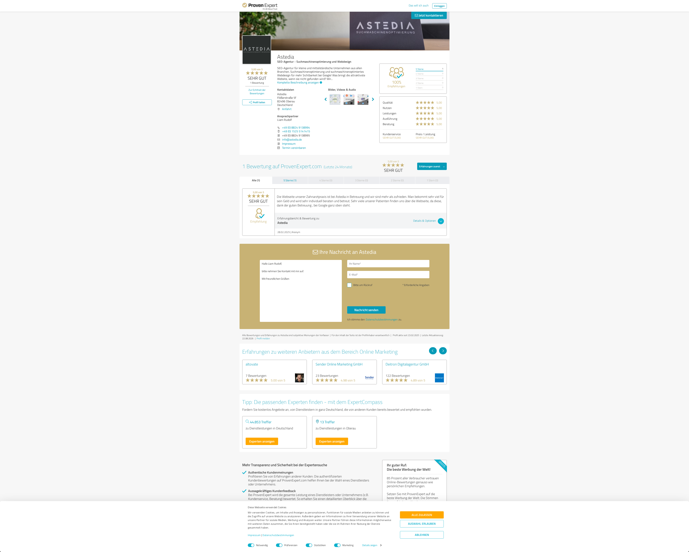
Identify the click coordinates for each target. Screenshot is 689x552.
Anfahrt (287, 109)
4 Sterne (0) (325, 180)
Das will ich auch (419, 5)
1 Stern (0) (432, 180)
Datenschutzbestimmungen (278, 535)
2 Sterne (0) (397, 180)
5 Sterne (419, 69)
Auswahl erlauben (422, 524)
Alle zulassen (422, 515)
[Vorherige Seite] (433, 350)
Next (373, 99)
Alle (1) (256, 180)
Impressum (254, 535)
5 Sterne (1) (289, 180)
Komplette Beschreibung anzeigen (298, 82)
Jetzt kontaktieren (430, 15)
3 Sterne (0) (361, 180)
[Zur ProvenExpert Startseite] (259, 7)
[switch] (279, 545)
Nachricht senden (366, 310)
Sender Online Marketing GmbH (339, 364)
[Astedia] (257, 50)
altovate (252, 364)
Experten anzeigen (262, 441)
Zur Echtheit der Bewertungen (257, 91)
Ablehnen (422, 535)
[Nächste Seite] (443, 350)
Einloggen (439, 6)
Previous (325, 99)
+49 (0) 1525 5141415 (296, 131)
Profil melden (263, 338)
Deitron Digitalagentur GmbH (407, 364)
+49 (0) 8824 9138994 (296, 127)
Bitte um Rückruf (362, 285)
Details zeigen (369, 545)
